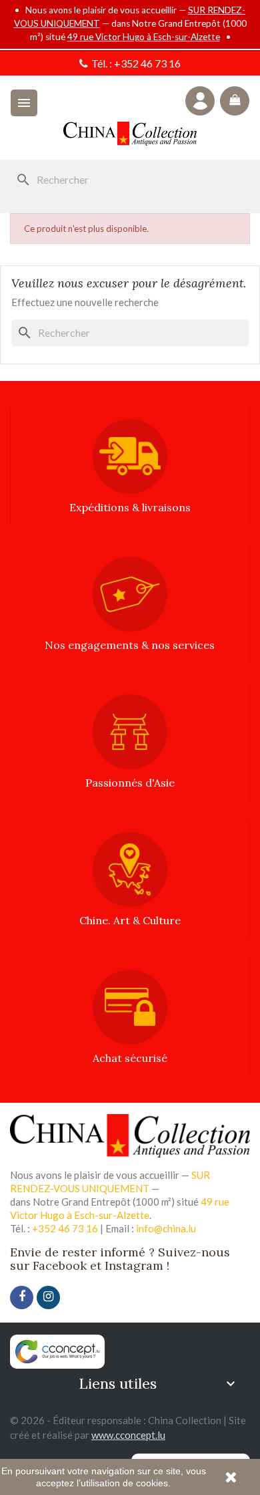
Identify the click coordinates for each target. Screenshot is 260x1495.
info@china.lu (166, 1228)
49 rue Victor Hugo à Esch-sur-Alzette (143, 36)
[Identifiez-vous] (200, 101)
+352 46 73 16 (147, 63)
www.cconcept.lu (128, 1435)
